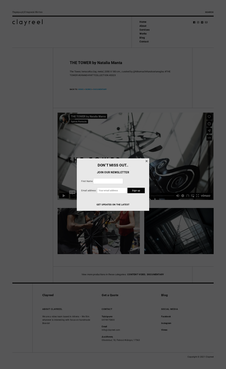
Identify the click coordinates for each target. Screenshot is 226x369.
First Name (87, 181)
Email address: (89, 190)
